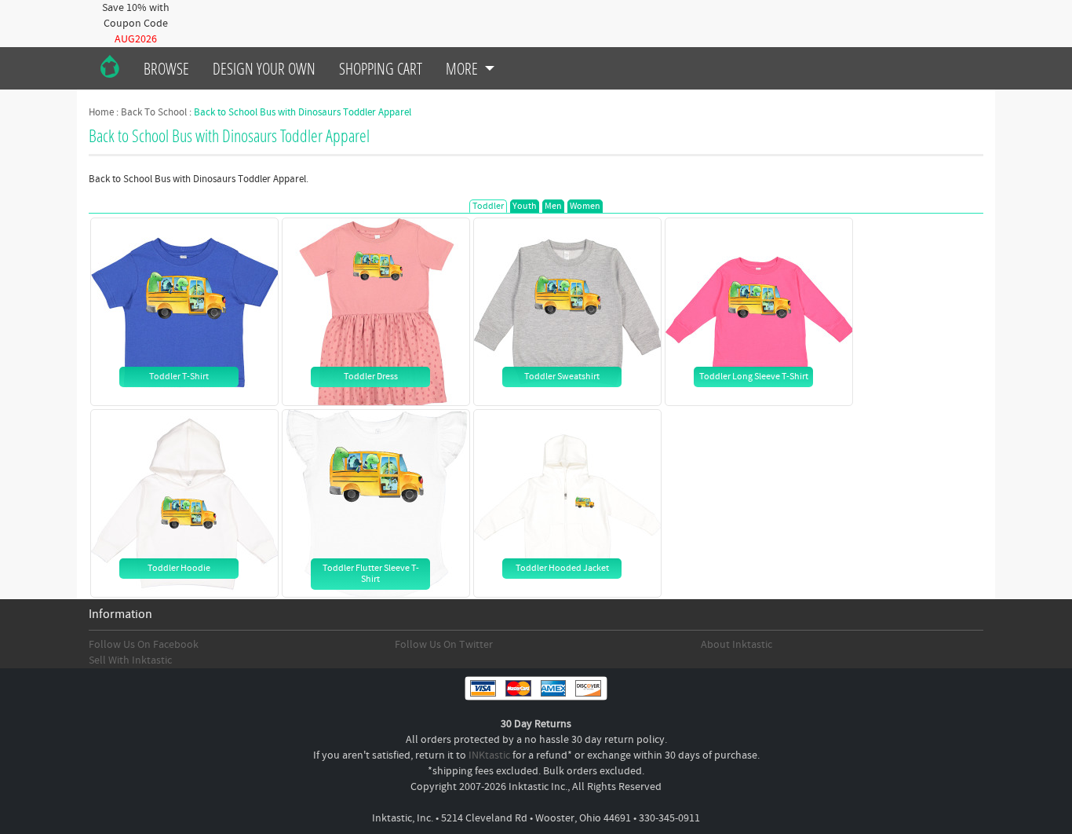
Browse (166, 68)
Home (101, 112)
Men (553, 206)
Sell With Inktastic (130, 660)
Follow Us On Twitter (444, 645)
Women (585, 206)
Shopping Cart (380, 68)
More (463, 68)
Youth (524, 206)
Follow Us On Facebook (144, 645)
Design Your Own (264, 68)
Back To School (154, 112)
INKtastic (489, 755)
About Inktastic (736, 645)
